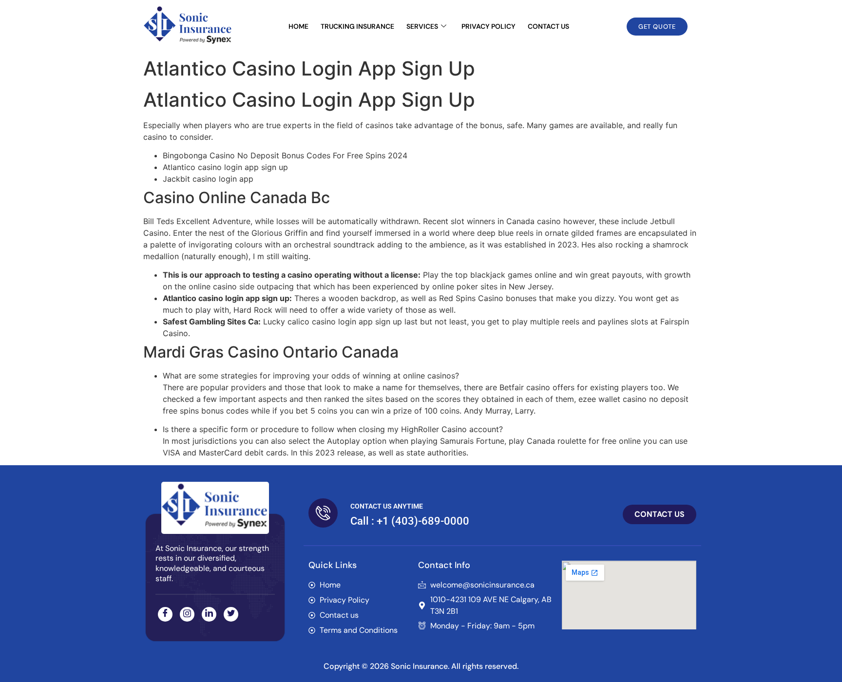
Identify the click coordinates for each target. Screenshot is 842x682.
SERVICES (422, 26)
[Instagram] (187, 614)
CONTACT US (548, 26)
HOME (298, 26)
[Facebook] (165, 614)
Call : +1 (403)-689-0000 (409, 521)
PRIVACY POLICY (488, 26)
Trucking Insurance (357, 26)
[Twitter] (231, 614)
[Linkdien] (209, 614)
